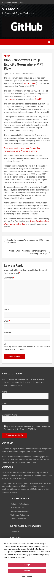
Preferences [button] (20, 557)
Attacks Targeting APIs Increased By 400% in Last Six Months (28, 241)
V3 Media (10, 9)
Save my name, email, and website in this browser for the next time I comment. (27, 348)
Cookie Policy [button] (11, 555)
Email (7, 321)
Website (7, 332)
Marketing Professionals (19, 504)
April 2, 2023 (9, 74)
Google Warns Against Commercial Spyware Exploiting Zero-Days (28, 252)
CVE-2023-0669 (29, 83)
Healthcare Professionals (19, 511)
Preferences (27, 577)
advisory (11, 99)
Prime (7, 56)
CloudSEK (39, 99)
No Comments (28, 74)
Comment (9, 278)
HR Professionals (17, 508)
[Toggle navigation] (5, 42)
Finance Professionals (18, 519)
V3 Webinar (14, 531)
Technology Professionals (20, 515)
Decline (27, 571)
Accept (27, 565)
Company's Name (9, 415)
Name (7, 309)
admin (18, 74)
